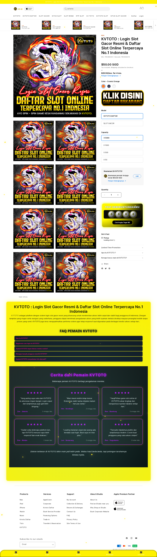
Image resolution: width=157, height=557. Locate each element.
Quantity (104, 190)
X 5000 (106, 138)
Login (47, 554)
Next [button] (143, 2)
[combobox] (86, 9)
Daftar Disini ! (107, 2)
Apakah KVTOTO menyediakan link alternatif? (31, 359)
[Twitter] (106, 268)
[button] (16, 16)
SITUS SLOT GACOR (118, 16)
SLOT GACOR (44, 16)
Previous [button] (14, 2)
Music (22, 515)
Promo (16, 554)
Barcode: (118, 57)
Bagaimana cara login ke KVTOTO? (27, 343)
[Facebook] (102, 268)
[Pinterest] (109, 268)
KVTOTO (16, 16)
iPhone (22, 508)
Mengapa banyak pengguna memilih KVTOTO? (31, 354)
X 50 (105, 160)
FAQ (68, 515)
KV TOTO (90, 16)
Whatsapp (109, 554)
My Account (71, 500)
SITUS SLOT (57, 16)
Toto (21, 523)
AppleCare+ (47, 500)
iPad (21, 504)
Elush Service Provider (51, 511)
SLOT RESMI (69, 16)
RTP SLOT (80, 16)
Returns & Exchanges (75, 508)
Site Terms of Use (73, 523)
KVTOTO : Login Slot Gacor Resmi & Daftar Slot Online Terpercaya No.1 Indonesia (78, 2)
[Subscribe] (52, 544)
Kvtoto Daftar (25, 519)
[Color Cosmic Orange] (103, 86)
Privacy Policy (72, 519)
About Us (93, 500)
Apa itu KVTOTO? (22, 338)
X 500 (105, 152)
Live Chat (141, 554)
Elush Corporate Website (99, 511)
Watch (22, 511)
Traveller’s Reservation (52, 523)
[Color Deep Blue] (109, 86)
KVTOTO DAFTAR (30, 16)
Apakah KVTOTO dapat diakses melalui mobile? (32, 348)
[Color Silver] (114, 86)
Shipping (114, 67)
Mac (21, 500)
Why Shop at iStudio (98, 508)
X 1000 (106, 145)
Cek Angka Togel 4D (122, 222)
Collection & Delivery (75, 504)
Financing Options (50, 515)
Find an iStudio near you (99, 504)
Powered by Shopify (130, 549)
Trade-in (46, 519)
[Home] (18, 9)
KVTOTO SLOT (102, 16)
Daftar (78, 554)
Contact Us (71, 511)
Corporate (47, 504)
